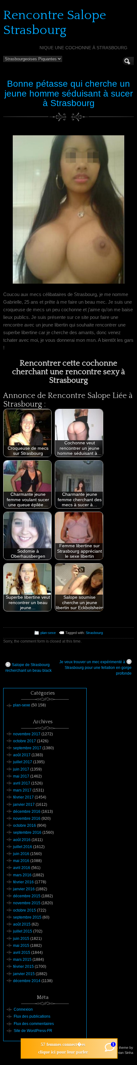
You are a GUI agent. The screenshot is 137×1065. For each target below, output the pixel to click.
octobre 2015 (24, 910)
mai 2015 (21, 945)
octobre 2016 (24, 825)
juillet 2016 (22, 847)
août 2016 (22, 840)
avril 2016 (21, 868)
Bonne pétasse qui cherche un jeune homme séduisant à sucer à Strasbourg (68, 93)
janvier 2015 (24, 974)
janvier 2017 (24, 804)
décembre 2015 (26, 896)
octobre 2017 (24, 741)
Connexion (23, 1009)
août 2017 (22, 755)
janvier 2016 (24, 889)
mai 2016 (21, 861)
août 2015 (22, 924)
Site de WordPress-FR (33, 1030)
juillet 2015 (22, 931)
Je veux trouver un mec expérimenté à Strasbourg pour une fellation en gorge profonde (95, 668)
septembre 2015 (27, 917)
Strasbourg (94, 633)
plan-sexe (48, 633)
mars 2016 (22, 875)
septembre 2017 (27, 748)
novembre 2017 (26, 734)
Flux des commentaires (34, 1023)
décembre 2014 (26, 981)
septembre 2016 (27, 832)
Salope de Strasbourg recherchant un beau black (28, 668)
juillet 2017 (22, 762)
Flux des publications (32, 1016)
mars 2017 (22, 790)
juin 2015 (21, 938)
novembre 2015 (26, 903)
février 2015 (23, 966)
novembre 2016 (26, 818)
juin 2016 (21, 854)
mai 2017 (21, 776)
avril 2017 (21, 783)
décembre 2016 (26, 811)
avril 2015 (21, 952)
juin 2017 (21, 769)
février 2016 (23, 882)
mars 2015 (22, 959)
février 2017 (23, 797)
